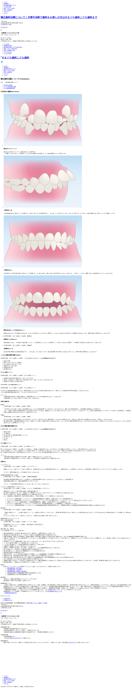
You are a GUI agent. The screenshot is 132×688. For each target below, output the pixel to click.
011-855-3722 (4, 27)
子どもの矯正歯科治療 (10, 86)
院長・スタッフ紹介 (9, 8)
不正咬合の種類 (8, 85)
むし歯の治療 (7, 6)
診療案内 (6, 3)
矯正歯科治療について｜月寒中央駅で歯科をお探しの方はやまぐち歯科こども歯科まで (49, 17)
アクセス (6, 11)
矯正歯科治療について (10, 5)
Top (2, 82)
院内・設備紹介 (8, 10)
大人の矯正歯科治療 (9, 88)
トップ (5, 2)
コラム (5, 13)
